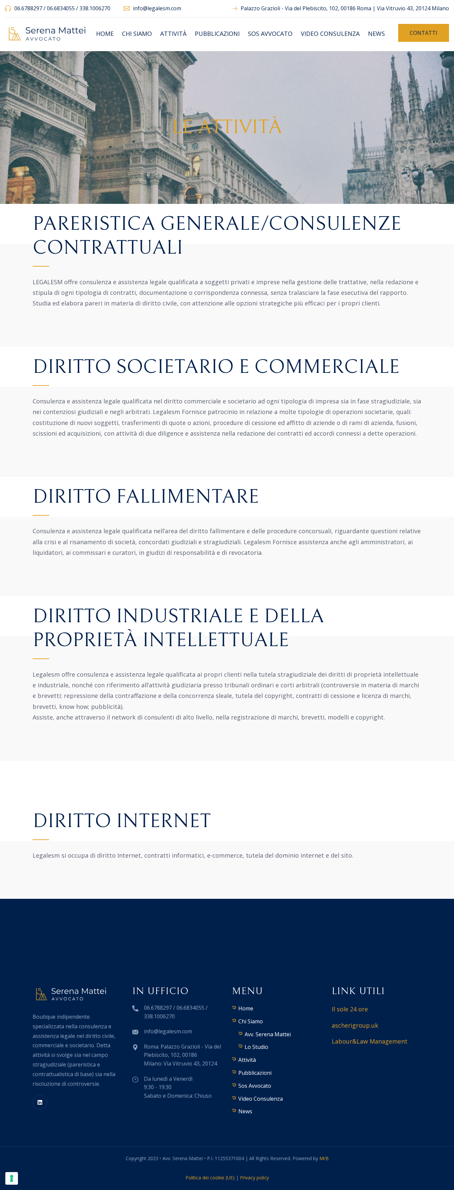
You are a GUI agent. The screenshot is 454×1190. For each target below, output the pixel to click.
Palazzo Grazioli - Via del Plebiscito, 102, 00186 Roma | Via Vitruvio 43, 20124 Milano (345, 8)
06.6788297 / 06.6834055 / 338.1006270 (62, 8)
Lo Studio (256, 1047)
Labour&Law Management (369, 1041)
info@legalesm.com (157, 8)
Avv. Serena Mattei (268, 1034)
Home (105, 34)
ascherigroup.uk (355, 1025)
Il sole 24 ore (350, 1009)
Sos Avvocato (270, 34)
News (376, 34)
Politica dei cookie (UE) (210, 1177)
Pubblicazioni (217, 34)
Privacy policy (254, 1177)
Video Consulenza (330, 34)
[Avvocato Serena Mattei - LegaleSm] (47, 33)
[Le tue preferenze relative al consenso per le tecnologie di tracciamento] (11, 1178)
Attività (173, 34)
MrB (324, 1158)
